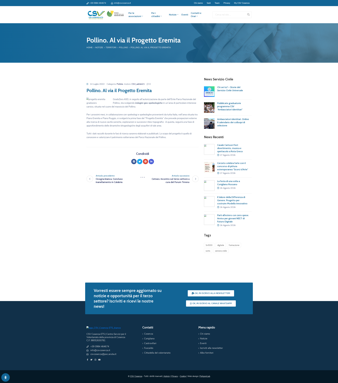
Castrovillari (150, 343)
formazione (234, 245)
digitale (220, 245)
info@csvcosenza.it (122, 3)
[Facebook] (134, 161)
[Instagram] (95, 360)
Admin (167, 376)
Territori (111, 47)
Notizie (173, 14)
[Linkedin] (151, 161)
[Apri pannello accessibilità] (5, 377)
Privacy (227, 3)
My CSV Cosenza (242, 3)
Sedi (209, 3)
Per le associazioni (134, 15)
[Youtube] (99, 360)
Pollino (123, 47)
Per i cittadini (155, 15)
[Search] (248, 14)
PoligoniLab (204, 376)
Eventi (185, 14)
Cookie (183, 376)
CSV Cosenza (136, 376)
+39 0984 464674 (98, 3)
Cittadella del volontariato (157, 352)
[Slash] (142, 177)
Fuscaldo (148, 348)
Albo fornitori (206, 352)
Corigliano (149, 338)
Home (89, 47)
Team (217, 3)
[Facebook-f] (87, 360)
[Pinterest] (145, 161)
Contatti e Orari (196, 15)
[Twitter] (139, 161)
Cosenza (148, 333)
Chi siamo (198, 3)
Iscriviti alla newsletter (211, 348)
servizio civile (221, 251)
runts (208, 251)
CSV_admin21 (138, 84)
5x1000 (209, 245)
